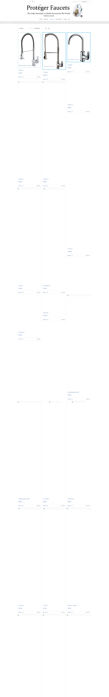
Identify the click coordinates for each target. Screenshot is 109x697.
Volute (21, 70)
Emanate (46, 499)
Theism (45, 72)
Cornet (45, 605)
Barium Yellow (72, 605)
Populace (21, 392)
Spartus (21, 179)
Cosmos (21, 605)
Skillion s (70, 179)
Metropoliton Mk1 (24, 499)
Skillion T (46, 179)
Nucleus (45, 392)
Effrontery (71, 499)
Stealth (70, 65)
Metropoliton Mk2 (73, 392)
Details (39, 77)
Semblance (46, 286)
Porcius (70, 286)
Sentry (21, 286)
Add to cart (21, 77)
